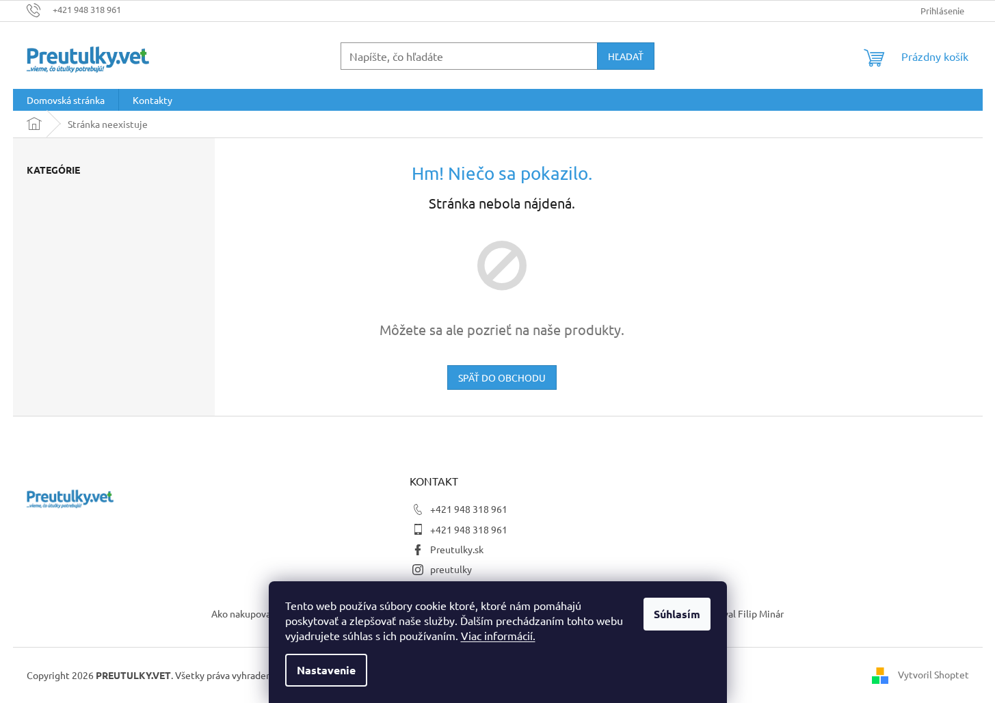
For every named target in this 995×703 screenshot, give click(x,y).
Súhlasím (677, 614)
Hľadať (626, 56)
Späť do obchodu (502, 377)
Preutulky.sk (456, 549)
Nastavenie (326, 670)
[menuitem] (65, 100)
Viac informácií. (498, 635)
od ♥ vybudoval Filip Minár (728, 613)
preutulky (451, 569)
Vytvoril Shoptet (933, 673)
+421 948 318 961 (468, 509)
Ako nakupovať (243, 613)
